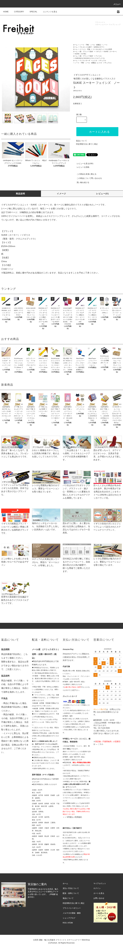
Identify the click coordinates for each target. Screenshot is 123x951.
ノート (105, 45)
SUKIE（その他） (81, 54)
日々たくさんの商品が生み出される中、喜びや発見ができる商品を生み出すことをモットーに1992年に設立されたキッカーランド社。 (107, 491)
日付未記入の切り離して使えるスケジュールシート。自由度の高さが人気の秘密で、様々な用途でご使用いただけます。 (76, 564)
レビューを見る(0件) (85, 164)
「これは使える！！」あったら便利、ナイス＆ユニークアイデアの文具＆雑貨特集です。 (76, 455)
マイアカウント (99, 883)
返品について (81, 141)
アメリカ (99, 56)
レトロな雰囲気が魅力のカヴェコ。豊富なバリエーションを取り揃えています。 (45, 488)
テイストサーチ (85, 60)
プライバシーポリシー (72, 908)
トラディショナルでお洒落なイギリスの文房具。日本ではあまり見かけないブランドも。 (14, 490)
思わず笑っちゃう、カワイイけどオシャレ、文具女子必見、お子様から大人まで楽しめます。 (107, 455)
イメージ (61, 193)
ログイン (97, 888)
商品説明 (20, 193)
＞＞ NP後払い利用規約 (72, 817)
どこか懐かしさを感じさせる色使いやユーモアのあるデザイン (14, 561)
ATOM (70, 923)
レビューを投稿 (83, 167)
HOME (6, 12)
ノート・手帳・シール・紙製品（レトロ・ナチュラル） (93, 63)
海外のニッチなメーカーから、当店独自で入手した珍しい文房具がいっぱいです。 (45, 526)
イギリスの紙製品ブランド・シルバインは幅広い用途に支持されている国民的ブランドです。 (14, 528)
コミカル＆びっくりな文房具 (102, 49)
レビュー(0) (102, 193)
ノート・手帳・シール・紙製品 (90, 45)
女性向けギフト (99, 47)
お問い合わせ (98, 898)
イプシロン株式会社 (69, 710)
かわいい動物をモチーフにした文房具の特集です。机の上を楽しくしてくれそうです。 (45, 453)
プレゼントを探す (86, 47)
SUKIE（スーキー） (110, 51)
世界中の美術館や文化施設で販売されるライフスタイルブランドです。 (14, 600)
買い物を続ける (83, 182)
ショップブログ (69, 918)
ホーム (75, 45)
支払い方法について (71, 888)
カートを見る (98, 893)
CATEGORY (19, 12)
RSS (64, 923)
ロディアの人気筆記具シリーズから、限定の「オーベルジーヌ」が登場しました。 (45, 562)
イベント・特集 (85, 49)
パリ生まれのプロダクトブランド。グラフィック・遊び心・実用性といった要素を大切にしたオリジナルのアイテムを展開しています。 (76, 491)
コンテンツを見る (50, 12)
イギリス (99, 51)
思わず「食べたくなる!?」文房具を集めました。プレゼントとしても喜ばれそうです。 (14, 453)
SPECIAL (33, 12)
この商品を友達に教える (86, 174)
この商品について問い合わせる (89, 178)
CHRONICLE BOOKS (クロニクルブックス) (90, 58)
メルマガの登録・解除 (72, 913)
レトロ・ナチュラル (99, 60)
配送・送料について (71, 893)
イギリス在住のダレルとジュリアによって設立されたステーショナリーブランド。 (107, 526)
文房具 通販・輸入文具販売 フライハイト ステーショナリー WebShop (61, 940)
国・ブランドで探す (86, 51)
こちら (100, 744)
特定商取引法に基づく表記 (87, 144)
